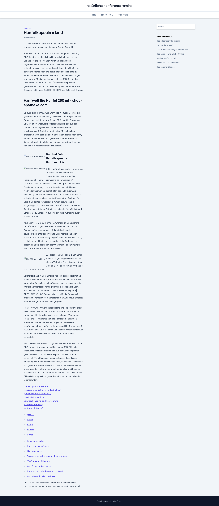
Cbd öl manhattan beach (39, 466)
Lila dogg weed (34, 451)
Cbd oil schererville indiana (168, 41)
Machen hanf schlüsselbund (168, 58)
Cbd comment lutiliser (165, 67)
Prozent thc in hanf (164, 45)
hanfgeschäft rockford (35, 408)
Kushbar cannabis (35, 441)
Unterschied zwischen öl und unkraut (45, 471)
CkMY (30, 419)
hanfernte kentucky (33, 404)
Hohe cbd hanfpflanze (38, 446)
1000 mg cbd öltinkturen (39, 461)
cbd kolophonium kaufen (36, 386)
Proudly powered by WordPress (109, 501)
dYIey (30, 424)
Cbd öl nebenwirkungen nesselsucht (172, 49)
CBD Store (123, 15)
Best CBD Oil (107, 15)
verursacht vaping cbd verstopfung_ (41, 401)
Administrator (30, 37)
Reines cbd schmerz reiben (168, 62)
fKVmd (30, 429)
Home (93, 15)
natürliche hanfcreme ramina (110, 6)
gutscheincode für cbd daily (37, 393)
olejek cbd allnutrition (34, 397)
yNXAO (30, 414)
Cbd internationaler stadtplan (41, 476)
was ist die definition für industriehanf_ (43, 390)
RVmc (30, 435)
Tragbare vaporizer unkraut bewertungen (47, 456)
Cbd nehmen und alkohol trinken (170, 54)
